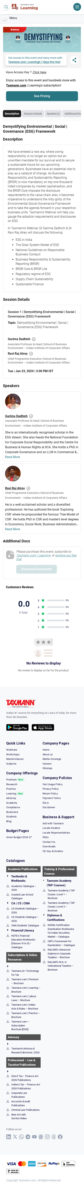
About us (48, 754)
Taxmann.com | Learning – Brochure (25, 989)
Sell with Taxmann (53, 823)
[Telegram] (28, 1136)
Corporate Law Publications (19, 1094)
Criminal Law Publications (25, 1109)
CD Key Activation (53, 851)
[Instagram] (47, 1136)
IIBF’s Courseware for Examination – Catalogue (61, 943)
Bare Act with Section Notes (19, 1116)
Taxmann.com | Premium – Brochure (24, 981)
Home (46, 749)
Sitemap (47, 768)
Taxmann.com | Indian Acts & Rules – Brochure (24, 1006)
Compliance (13, 807)
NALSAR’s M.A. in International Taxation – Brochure (61, 966)
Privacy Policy (51, 788)
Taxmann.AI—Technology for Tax (25, 972)
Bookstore (12, 812)
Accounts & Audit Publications (20, 1103)
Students (11, 816)
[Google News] (40, 1136)
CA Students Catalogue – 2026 (25, 910)
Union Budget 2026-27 (19, 837)
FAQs (46, 837)
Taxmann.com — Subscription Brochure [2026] (20, 1025)
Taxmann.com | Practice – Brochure (25, 1015)
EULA (46, 802)
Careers (47, 763)
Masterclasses (15, 758)
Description (12, 113)
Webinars (11, 749)
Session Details (33, 113)
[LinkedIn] (8, 1136)
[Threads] (53, 1136)
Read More (12, 457)
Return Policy (50, 793)
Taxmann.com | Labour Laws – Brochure (23, 998)
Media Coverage (52, 758)
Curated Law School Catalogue (22, 896)
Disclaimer (49, 807)
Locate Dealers (51, 827)
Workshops (13, 754)
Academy (11, 802)
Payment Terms (52, 798)
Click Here (39, 72)
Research (11, 784)
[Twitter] (15, 1136)
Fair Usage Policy (53, 784)
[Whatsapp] (21, 1136)
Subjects (11, 763)
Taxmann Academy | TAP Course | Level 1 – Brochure (61, 894)
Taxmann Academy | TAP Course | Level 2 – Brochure (61, 906)
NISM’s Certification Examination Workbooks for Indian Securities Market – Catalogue (61, 931)
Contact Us (49, 841)
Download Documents (36, 569)
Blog (8, 821)
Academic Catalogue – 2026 (23, 888)
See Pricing (42, 96)
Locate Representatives (56, 832)
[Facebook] (60, 1136)
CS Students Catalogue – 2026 (25, 919)
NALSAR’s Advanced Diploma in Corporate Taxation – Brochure (59, 953)
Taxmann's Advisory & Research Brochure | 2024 (25, 1050)
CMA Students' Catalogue (25, 925)
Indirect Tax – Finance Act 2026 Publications (25, 1086)
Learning (14, 793)
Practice (11, 788)
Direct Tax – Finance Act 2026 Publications (24, 1078)
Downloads (49, 846)
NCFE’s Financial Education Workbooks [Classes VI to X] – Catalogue (23, 941)
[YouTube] (34, 1136)
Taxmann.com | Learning (33, 555)
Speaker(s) (53, 113)
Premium (14, 779)
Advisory (11, 798)
